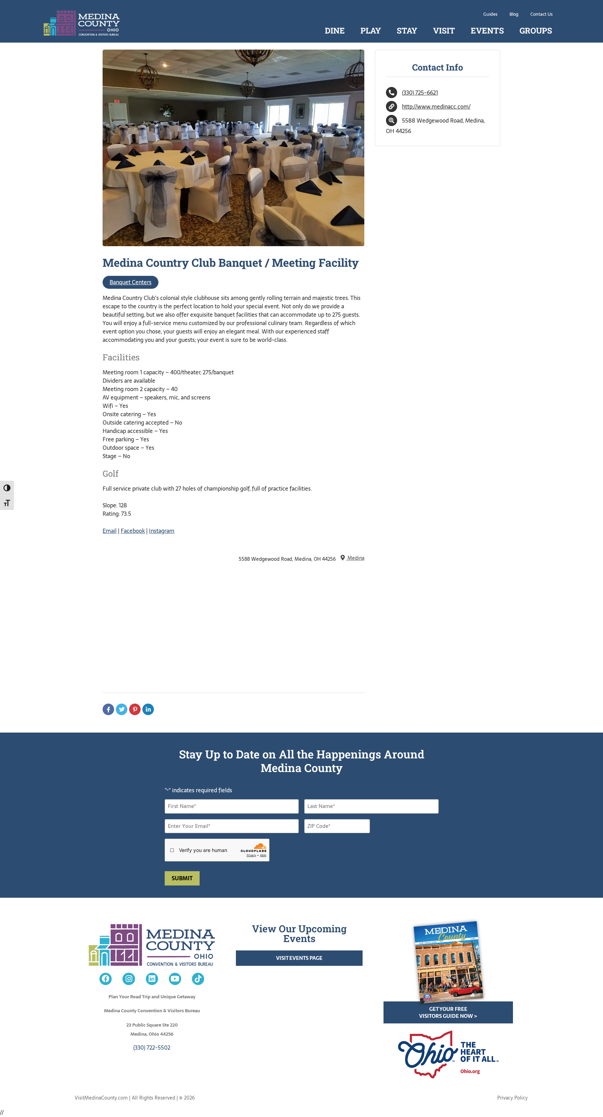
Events (487, 30)
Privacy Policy (512, 1098)
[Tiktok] (198, 979)
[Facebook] (105, 979)
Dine (335, 30)
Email (110, 530)
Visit (444, 30)
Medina (355, 558)
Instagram (161, 530)
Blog (514, 14)
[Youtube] (175, 979)
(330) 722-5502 (151, 1047)
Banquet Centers (130, 282)
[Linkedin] (152, 979)
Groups (536, 30)
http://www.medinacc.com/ (436, 106)
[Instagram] (128, 979)
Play (370, 30)
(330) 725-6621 (420, 92)
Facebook (133, 530)
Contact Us (541, 14)
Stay (407, 30)
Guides (490, 14)
